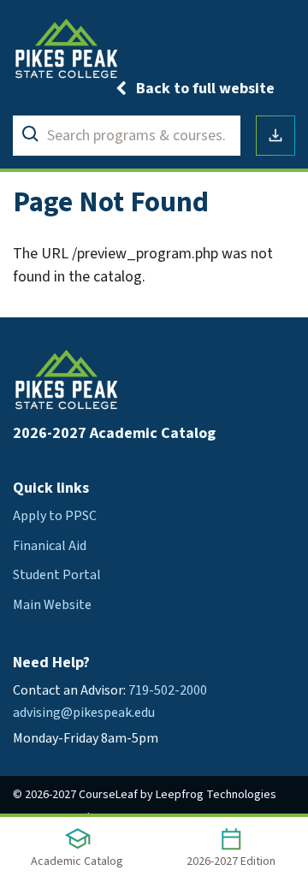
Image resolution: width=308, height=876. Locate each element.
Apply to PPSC (55, 515)
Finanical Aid (49, 545)
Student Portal (57, 574)
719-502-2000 (167, 690)
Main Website (52, 604)
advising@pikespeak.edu (84, 712)
